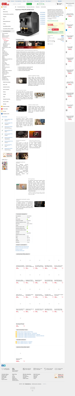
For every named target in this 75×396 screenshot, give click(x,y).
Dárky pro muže (55, 20)
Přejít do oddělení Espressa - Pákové (24, 343)
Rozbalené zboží (6, 113)
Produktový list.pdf (18, 249)
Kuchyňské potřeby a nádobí (8, 28)
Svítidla (4, 94)
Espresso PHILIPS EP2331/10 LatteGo (70, 82)
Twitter (34, 378)
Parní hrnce (4, 62)
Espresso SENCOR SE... (9, 141)
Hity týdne (5, 6)
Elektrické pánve (5, 36)
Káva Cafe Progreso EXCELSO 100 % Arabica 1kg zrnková (39, 295)
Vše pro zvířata (5, 101)
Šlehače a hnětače (5, 72)
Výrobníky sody (5, 78)
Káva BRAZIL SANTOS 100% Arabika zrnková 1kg (48, 266)
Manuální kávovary (6, 43)
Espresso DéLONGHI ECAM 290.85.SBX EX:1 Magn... (70, 94)
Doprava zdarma (30, 1)
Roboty (3, 65)
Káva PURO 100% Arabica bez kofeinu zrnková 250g (39, 310)
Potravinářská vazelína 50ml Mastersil (29, 295)
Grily (3, 49)
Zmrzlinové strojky (5, 79)
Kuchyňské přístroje (6, 31)
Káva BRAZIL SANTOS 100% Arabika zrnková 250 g (48, 310)
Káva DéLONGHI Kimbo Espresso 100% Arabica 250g (49, 281)
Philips (62, 36)
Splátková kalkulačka (52, 27)
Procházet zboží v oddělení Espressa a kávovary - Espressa (28, 334)
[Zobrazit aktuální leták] (4, 165)
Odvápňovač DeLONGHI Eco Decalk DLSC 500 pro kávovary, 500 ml (20, 266)
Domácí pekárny (5, 33)
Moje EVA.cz (25, 375)
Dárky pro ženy (50, 20)
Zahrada (4, 104)
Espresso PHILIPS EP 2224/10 (70, 105)
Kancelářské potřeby (7, 26)
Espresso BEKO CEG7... (9, 119)
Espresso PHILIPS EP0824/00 (19, 359)
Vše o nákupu (48, 1)
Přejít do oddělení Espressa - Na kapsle (24, 341)
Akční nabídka (4, 377)
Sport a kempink (6, 89)
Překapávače (5, 45)
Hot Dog (3, 50)
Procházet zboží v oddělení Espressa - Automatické (27, 333)
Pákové (5, 42)
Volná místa (42, 1)
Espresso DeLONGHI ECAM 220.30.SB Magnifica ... (70, 117)
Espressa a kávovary (6, 38)
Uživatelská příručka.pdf (19, 250)
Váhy (3, 75)
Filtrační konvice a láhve (6, 47)
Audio (4, 9)
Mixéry (3, 56)
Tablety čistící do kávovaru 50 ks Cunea (20, 295)
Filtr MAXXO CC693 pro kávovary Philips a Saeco (39, 266)
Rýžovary (4, 68)
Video (4, 96)
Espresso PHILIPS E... (8, 144)
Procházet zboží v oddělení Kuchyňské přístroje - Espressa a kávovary (30, 335)
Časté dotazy (35, 375)
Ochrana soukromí (15, 380)
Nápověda (35, 376)
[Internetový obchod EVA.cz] (6, 3)
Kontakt (24, 1)
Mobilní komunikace (6, 82)
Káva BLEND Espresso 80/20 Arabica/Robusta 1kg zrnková (58, 281)
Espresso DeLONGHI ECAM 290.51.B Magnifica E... (70, 71)
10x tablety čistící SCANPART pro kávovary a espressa (49, 295)
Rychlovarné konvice (6, 67)
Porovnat (50, 43)
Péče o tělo (5, 84)
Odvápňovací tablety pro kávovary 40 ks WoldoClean (30, 310)
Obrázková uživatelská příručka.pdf (21, 247)
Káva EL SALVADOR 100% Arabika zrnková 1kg (20, 309)
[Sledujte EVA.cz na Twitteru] (4, 365)
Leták (9, 1)
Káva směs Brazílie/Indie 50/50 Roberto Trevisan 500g (20, 324)
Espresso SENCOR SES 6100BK (70, 36)
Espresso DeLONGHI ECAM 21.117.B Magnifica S (70, 59)
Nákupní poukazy (6, 106)
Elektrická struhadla (5, 35)
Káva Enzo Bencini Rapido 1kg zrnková (58, 295)
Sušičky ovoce (4, 71)
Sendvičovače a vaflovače (7, 70)
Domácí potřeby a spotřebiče (8, 14)
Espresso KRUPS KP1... (9, 122)
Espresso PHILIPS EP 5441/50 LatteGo (70, 14)
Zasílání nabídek (25, 378)
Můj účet (59, 1)
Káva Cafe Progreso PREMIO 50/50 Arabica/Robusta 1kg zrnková (38, 281)
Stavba (4, 91)
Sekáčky (3, 69)
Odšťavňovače (4, 60)
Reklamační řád (14, 379)
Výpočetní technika (6, 99)
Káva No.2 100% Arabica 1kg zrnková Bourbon (58, 266)
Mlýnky (3, 57)
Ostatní (3, 61)
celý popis (57, 16)
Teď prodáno (36, 1)
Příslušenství (5, 46)
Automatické (6, 40)
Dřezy (3, 34)
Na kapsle (5, 41)
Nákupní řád (14, 378)
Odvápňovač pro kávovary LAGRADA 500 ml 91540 (30, 266)
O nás (13, 375)
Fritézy (3, 48)
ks (49, 29)
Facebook (35, 377)
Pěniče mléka (4, 63)
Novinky (12, 1)
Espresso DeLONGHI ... (9, 126)
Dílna (4, 19)
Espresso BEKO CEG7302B (70, 47)
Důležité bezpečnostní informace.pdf (22, 246)
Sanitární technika (6, 87)
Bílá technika (5, 11)
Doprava (61, 23)
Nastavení (24, 377)
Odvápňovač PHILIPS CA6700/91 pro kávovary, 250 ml (30, 281)
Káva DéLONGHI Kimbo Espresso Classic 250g (58, 309)
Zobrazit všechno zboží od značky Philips (25, 331)
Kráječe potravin (5, 53)
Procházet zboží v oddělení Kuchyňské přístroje (26, 337)
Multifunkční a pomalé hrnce (7, 58)
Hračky (4, 23)
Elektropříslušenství (6, 21)
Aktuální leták (4, 376)
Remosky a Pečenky (5, 64)
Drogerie (4, 16)
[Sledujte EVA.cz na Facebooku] (2, 365)
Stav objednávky (18, 1)
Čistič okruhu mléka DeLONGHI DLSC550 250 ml (20, 281)
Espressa (4, 39)
